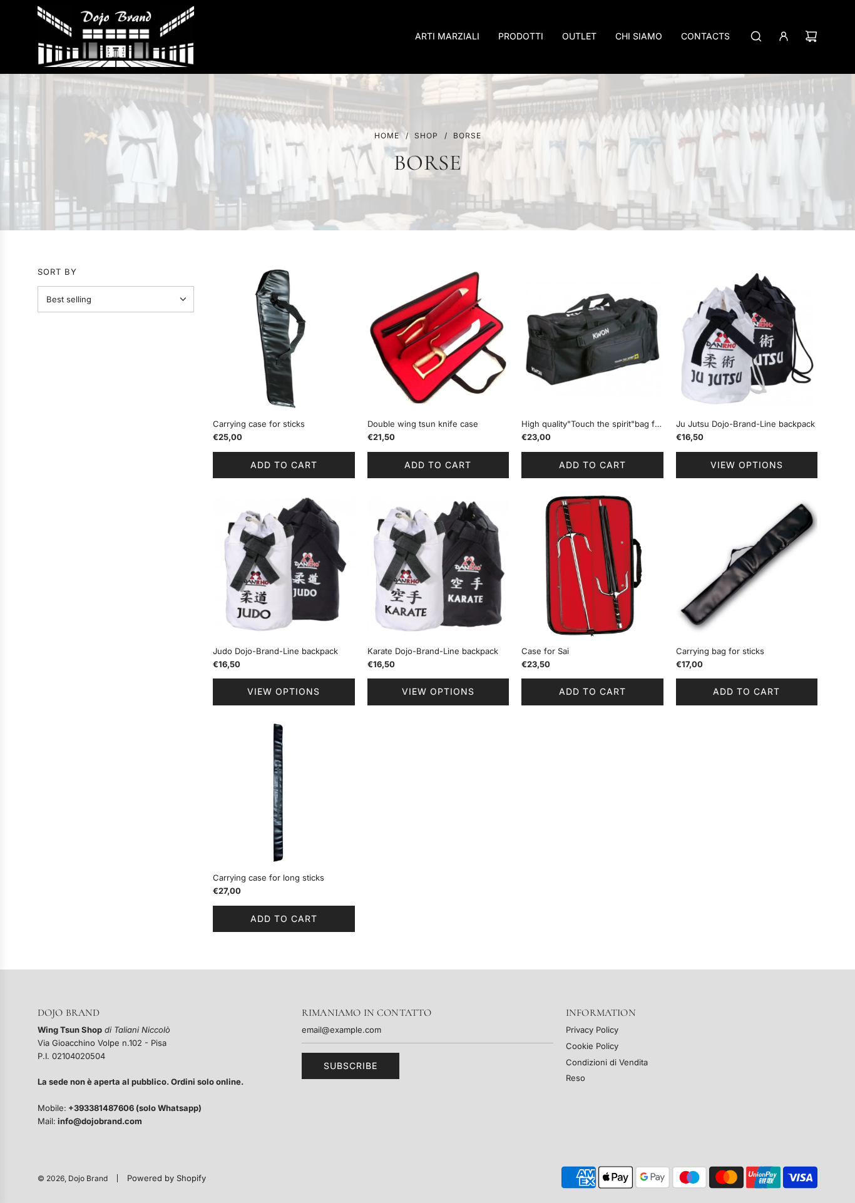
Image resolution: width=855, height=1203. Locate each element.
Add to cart (283, 464)
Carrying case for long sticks (268, 878)
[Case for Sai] (592, 565)
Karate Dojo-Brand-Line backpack (432, 651)
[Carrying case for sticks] (284, 339)
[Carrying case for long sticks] (284, 793)
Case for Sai (545, 651)
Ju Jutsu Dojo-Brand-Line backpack (745, 424)
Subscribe (350, 1065)
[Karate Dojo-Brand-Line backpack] (438, 565)
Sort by (57, 272)
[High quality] (592, 339)
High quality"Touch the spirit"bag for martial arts (592, 425)
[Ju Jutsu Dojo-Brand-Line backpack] (747, 339)
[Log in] (783, 36)
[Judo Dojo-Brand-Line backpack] (284, 565)
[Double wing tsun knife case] (438, 339)
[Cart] (811, 36)
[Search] (756, 36)
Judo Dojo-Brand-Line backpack (275, 651)
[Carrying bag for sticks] (747, 565)
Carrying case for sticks (259, 424)
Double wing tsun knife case (422, 424)
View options (746, 464)
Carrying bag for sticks (720, 651)
